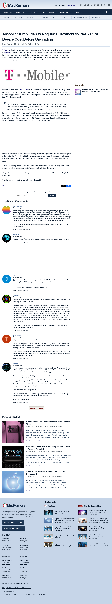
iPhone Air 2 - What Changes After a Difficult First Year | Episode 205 (98, 536)
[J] (6, 283)
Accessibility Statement (8, 591)
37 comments (42, 441)
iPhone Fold (44, 17)
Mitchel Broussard (7, 553)
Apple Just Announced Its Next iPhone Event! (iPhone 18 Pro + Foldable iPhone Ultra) (65, 520)
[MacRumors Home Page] (16, 5)
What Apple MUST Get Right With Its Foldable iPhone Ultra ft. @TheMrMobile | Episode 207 (99, 520)
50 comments (6, 186)
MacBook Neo (96, 17)
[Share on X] (63, 186)
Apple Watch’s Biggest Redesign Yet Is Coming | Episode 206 (97, 528)
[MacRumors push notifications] (102, 5)
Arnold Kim (5, 538)
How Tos (42, 12)
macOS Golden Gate (80, 17)
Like (23, 229)
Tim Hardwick (24, 553)
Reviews (52, 12)
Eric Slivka (23, 538)
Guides (32, 12)
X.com (8, 541)
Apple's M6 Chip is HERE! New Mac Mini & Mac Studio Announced (65, 528)
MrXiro (15, 363)
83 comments (42, 466)
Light (39, 594)
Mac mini (7, 17)
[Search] (108, 12)
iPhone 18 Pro (31, 17)
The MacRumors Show (93, 506)
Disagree (27, 229)
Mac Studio (18, 17)
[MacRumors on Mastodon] (95, 5)
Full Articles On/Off (18, 594)
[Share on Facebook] (68, 186)
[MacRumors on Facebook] (88, 5)
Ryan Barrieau (24, 567)
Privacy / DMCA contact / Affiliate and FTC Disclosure (16, 588)
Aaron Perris (23, 575)
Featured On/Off (7, 594)
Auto (35, 594)
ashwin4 (16, 234)
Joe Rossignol (57, 451)
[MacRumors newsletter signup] (109, 5)
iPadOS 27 (65, 17)
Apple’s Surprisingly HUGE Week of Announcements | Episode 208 (97, 512)
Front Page (8, 12)
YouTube (51, 506)
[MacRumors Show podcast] (81, 5)
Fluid (26, 594)
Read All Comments (36, 408)
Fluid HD (30, 594)
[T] (6, 343)
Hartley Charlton (57, 426)
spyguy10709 (17, 206)
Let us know (71, 5)
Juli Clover (37, 44)
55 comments (42, 491)
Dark (42, 594)
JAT (14, 275)
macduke (16, 295)
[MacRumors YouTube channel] (98, 5)
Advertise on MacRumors (13, 528)
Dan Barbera (5, 567)
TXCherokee (17, 335)
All (108, 17)
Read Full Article (31, 441)
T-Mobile (5, 50)
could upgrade (24, 90)
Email (3, 541)
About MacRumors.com (13, 522)
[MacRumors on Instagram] (85, 5)
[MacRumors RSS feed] (105, 5)
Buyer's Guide (65, 12)
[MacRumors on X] (91, 5)
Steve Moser (5, 575)
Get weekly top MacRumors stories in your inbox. (36, 192)
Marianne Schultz (25, 560)
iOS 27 (55, 17)
